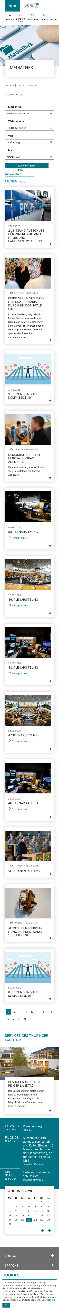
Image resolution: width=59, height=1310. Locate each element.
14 (35, 1210)
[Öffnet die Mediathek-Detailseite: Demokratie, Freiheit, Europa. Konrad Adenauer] (28, 429)
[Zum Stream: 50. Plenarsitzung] (28, 506)
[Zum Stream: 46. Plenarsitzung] (28, 778)
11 (16, 1210)
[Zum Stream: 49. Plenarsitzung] (28, 574)
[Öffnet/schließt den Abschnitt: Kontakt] (52, 1256)
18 (16, 1215)
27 (29, 1219)
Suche (53, 19)
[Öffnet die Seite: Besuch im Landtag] (29, 1063)
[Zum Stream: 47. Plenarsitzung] (28, 710)
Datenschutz (48, 1299)
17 (10, 1215)
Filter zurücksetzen (14, 172)
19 (22, 1215)
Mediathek (32, 19)
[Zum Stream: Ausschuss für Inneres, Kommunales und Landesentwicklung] (28, 205)
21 (35, 1215)
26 (22, 1219)
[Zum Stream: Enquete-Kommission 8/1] (28, 369)
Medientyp (15, 106)
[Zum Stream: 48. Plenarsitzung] (28, 642)
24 (10, 1219)
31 (10, 1224)
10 (10, 1210)
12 (22, 1210)
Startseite (9, 85)
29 (41, 1219)
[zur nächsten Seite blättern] (43, 1012)
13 (29, 1210)
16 (48, 1210)
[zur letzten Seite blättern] (50, 1012)
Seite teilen (12, 94)
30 (48, 1219)
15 (41, 1210)
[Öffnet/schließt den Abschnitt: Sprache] (52, 1265)
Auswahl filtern (26, 165)
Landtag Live (20, 20)
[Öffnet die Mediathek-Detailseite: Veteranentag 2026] (28, 846)
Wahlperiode (16, 121)
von (10, 135)
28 (35, 1219)
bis (10, 150)
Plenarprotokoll (19, 537)
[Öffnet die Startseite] (31, 6)
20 (29, 1215)
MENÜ (12, 5)
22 (41, 1215)
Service (44, 19)
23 (48, 1215)
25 (16, 1219)
